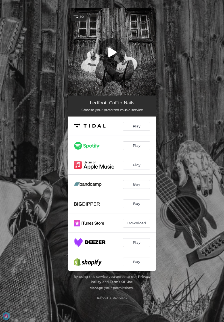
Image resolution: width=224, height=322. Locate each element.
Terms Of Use (121, 282)
